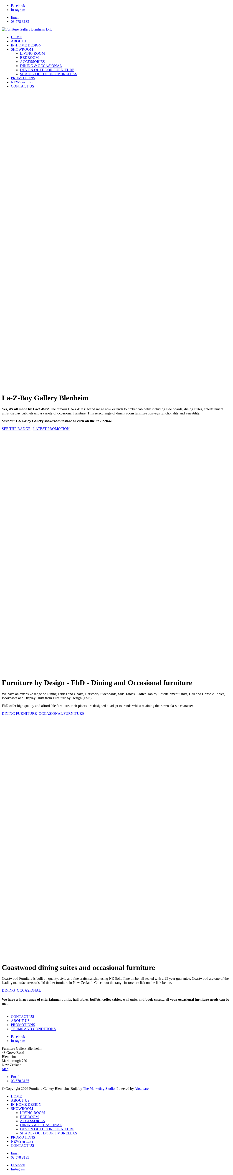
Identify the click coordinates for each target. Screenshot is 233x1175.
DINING (8, 990)
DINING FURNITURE (19, 713)
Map (5, 1069)
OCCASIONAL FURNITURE (61, 713)
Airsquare (141, 1088)
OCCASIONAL (29, 990)
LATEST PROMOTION (51, 429)
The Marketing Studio (99, 1088)
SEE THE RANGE (16, 429)
